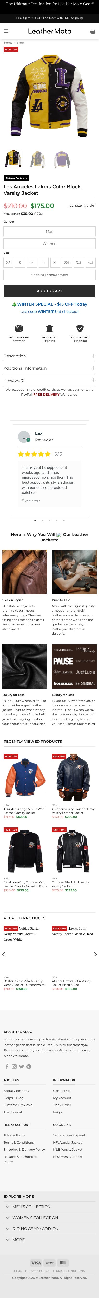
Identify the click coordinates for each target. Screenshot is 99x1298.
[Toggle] (8, 1207)
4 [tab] (57, 520)
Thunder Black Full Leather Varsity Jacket (71, 884)
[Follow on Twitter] (21, 1067)
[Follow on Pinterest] (28, 1067)
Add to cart (49, 291)
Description (15, 356)
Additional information (25, 368)
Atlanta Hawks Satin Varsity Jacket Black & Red (71, 983)
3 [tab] (50, 520)
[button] (6, 31)
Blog (18, 1271)
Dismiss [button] (49, 9)
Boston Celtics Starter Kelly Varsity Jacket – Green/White (24, 983)
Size (6, 252)
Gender (9, 221)
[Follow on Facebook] (7, 1067)
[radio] (49, 231)
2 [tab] (43, 520)
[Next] (87, 96)
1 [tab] (35, 520)
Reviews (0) (15, 380)
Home (8, 42)
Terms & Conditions (69, 1271)
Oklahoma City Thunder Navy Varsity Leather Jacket (73, 811)
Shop (20, 42)
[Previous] (11, 96)
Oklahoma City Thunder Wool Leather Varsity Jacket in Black (25, 884)
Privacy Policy (37, 1271)
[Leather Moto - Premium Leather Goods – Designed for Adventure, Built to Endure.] (49, 31)
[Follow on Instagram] (14, 1067)
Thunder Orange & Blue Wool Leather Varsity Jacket (24, 811)
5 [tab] (64, 520)
